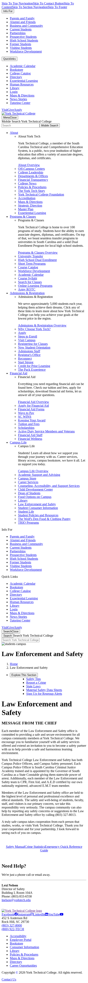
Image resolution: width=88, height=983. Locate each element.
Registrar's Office (29, 355)
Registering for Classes (33, 344)
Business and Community (26, 25)
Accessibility (18, 936)
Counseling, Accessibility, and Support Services (49, 486)
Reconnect (25, 358)
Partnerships (18, 33)
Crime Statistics (35, 846)
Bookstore (16, 69)
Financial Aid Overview (33, 402)
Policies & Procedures (32, 187)
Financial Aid (18, 373)
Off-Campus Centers (31, 168)
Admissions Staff (29, 351)
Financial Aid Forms (31, 409)
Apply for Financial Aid (33, 405)
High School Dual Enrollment (37, 260)
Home (14, 664)
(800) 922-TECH (13, 929)
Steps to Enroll (27, 336)
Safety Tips (33, 679)
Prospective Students (23, 36)
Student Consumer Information (38, 508)
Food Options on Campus (34, 497)
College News (27, 183)
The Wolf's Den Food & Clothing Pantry (44, 519)
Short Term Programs (32, 263)
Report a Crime (36, 682)
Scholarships (26, 427)
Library (14, 88)
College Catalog (20, 73)
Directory (16, 77)
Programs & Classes (23, 216)
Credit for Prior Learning (34, 366)
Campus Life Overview (33, 471)
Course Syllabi (27, 278)
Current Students (21, 29)
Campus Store (27, 478)
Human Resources (22, 84)
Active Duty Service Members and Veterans (46, 431)
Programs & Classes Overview (38, 252)
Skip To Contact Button (48, 3)
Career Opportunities (23, 965)
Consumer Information (24, 947)
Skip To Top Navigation (17, 3)
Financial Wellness (30, 438)
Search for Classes (30, 282)
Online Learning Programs (35, 285)
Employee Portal (20, 939)
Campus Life (18, 442)
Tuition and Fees (28, 424)
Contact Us (9, 979)
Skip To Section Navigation (30, 7)
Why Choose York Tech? (34, 329)
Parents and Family (22, 18)
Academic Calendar (22, 66)
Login (14, 91)
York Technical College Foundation (41, 194)
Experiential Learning (24, 80)
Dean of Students (29, 493)
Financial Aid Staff (30, 435)
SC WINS (24, 416)
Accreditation (26, 198)
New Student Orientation (34, 347)
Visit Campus (26, 340)
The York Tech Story (31, 191)
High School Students (24, 40)
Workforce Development (26, 51)
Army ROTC (26, 289)
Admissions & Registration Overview (42, 325)
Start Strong (25, 362)
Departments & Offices (33, 176)
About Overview (29, 165)
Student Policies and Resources (38, 515)
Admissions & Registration (27, 293)
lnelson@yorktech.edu (16, 900)
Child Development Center (35, 489)
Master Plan (25, 209)
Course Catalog (28, 267)
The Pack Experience (32, 369)
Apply (18, 109)
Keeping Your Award (31, 420)
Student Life (26, 511)
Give (11, 109)
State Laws (33, 686)
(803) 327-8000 (12, 925)
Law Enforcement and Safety (37, 504)
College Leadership (30, 172)
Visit (5, 109)
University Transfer (30, 256)
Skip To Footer (57, 7)
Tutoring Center (20, 103)
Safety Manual (15, 846)
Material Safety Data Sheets (44, 690)
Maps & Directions (22, 95)
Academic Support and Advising (39, 474)
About (14, 132)
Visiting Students (21, 48)
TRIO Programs (28, 522)
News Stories (18, 99)
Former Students (20, 44)
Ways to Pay (26, 413)
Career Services (28, 482)
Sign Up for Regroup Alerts (44, 693)
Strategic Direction (30, 205)
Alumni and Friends (23, 22)
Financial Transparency (33, 179)
